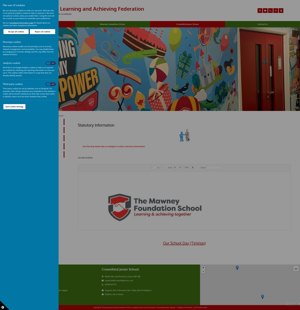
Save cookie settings (14, 106)
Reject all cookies (42, 31)
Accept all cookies (16, 31)
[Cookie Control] (4, 305)
